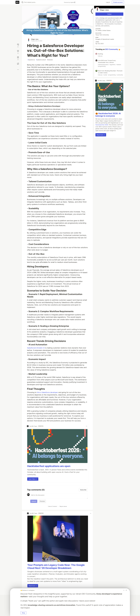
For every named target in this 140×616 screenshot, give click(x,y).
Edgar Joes (34, 39)
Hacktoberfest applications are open (48, 466)
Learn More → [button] (33, 479)
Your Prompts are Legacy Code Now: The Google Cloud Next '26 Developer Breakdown (56, 566)
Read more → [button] (33, 586)
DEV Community (111, 49)
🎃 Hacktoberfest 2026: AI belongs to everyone (108, 114)
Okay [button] (23, 613)
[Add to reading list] (18, 58)
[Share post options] (18, 69)
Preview (42, 501)
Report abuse (63, 506)
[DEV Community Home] (17, 2)
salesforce (31, 60)
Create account (118, 2)
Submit (34, 501)
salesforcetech (41, 60)
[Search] (22, 2)
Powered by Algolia (69, 2)
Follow (109, 14)
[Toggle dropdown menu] (86, 426)
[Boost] (18, 63)
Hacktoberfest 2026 (101, 125)
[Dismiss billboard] (126, 590)
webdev (50, 60)
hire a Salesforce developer (47, 392)
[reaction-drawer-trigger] (18, 45)
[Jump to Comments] (18, 51)
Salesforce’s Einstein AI (36, 348)
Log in (108, 2)
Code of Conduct (52, 506)
